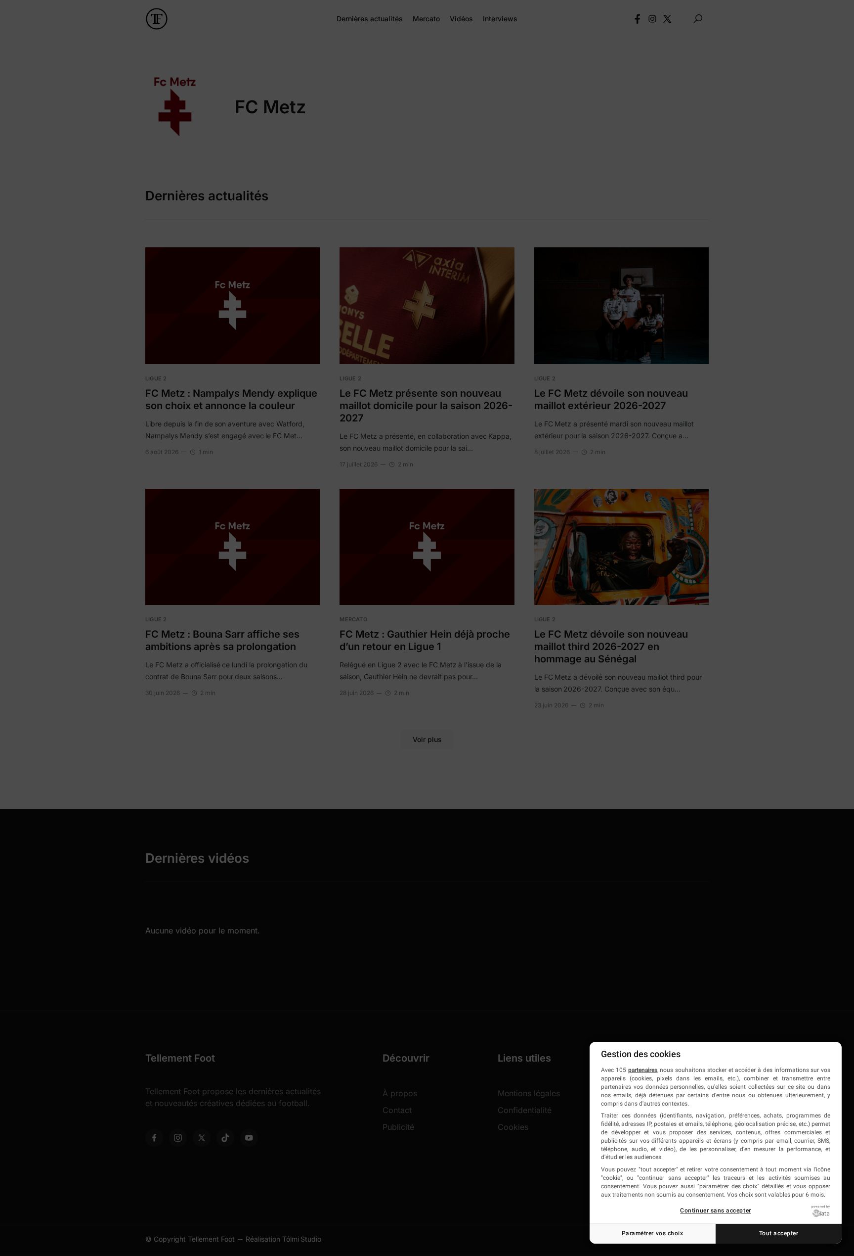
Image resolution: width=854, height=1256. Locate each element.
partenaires (642, 1070)
